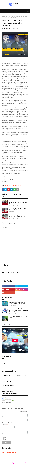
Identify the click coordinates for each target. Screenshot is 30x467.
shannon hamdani (6, 28)
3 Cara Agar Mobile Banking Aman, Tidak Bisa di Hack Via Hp (18, 317)
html (5, 437)
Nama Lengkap (6, 418)
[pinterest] (8, 289)
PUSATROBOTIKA (19, 361)
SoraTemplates (11, 462)
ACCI (16, 367)
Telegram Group (6, 375)
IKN (6, 185)
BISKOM (4, 361)
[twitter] (21, 286)
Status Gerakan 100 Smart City (8, 386)
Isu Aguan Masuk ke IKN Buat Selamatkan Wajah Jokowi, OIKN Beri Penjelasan (18, 202)
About (14, 458)
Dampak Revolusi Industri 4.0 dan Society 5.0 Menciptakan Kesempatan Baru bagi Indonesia (18, 310)
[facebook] (8, 286)
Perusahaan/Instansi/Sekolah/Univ (11, 430)
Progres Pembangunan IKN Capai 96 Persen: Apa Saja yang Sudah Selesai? (18, 215)
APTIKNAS (17, 363)
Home (9, 458)
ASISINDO (17, 365)
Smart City (8, 16)
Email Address (6, 413)
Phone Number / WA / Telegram (7, 423)
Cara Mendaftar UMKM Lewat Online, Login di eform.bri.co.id (17, 302)
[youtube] (8, 292)
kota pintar (9, 185)
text (5, 439)
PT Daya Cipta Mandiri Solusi (7, 363)
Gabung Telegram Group (8, 276)
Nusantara (15, 185)
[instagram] (21, 289)
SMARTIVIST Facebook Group (21, 376)
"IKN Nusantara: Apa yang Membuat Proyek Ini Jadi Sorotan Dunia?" (17, 209)
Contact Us (19, 458)
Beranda (4, 16)
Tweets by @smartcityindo (9, 452)
